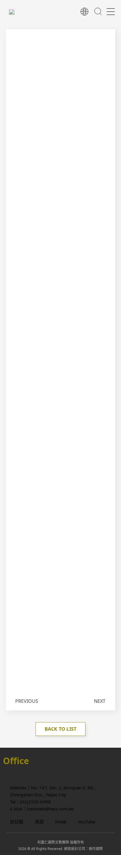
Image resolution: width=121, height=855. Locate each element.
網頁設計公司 (74, 848)
